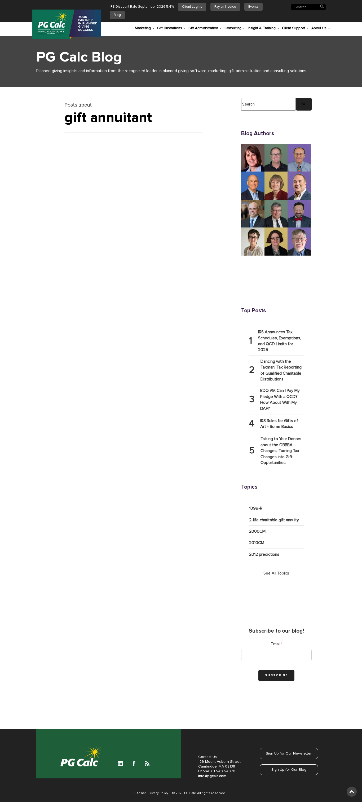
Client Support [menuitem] (293, 28)
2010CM (256, 543)
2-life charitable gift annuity (274, 520)
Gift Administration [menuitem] (203, 28)
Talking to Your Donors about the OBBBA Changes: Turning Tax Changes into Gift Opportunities (281, 451)
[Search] (304, 104)
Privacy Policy (158, 793)
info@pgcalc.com (212, 776)
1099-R (255, 508)
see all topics (276, 573)
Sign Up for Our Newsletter (289, 753)
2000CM (257, 531)
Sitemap (140, 793)
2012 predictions (264, 554)
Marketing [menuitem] (143, 28)
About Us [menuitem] (318, 28)
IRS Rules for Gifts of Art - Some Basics (279, 424)
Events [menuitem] (253, 6)
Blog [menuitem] (117, 15)
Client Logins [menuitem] (192, 6)
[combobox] (268, 104)
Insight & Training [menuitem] (262, 28)
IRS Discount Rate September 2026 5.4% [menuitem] (142, 6)
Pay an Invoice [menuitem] (225, 6)
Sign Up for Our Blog (288, 770)
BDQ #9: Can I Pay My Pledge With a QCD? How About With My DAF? (280, 399)
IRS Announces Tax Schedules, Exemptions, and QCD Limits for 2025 (279, 341)
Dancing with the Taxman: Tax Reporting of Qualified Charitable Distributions (281, 370)
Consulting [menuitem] (232, 28)
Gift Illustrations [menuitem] (169, 28)
